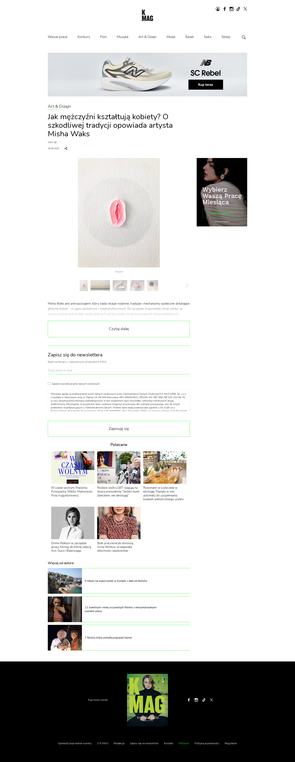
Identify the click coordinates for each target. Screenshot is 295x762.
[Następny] (187, 285)
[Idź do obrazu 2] (100, 285)
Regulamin (231, 743)
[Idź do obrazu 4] (137, 285)
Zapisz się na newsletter (144, 743)
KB (55, 142)
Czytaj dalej (119, 328)
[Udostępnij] (66, 148)
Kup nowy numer (98, 699)
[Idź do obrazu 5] (152, 285)
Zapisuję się (119, 428)
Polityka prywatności (206, 743)
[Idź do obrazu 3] (120, 285)
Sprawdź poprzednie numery (75, 743)
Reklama (184, 743)
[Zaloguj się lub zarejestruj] (218, 9)
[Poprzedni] (50, 285)
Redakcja (119, 743)
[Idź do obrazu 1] (83, 285)
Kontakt (168, 743)
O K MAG (102, 743)
